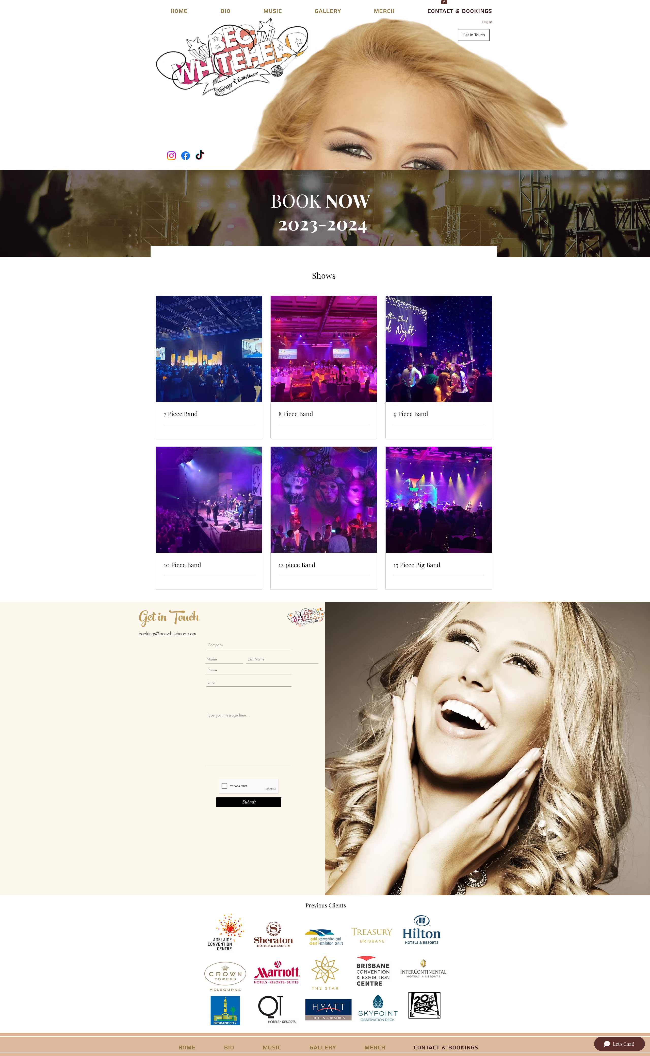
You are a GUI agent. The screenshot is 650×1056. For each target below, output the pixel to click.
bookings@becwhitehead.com (167, 633)
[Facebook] (185, 156)
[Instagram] (171, 156)
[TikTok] (200, 156)
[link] (209, 414)
